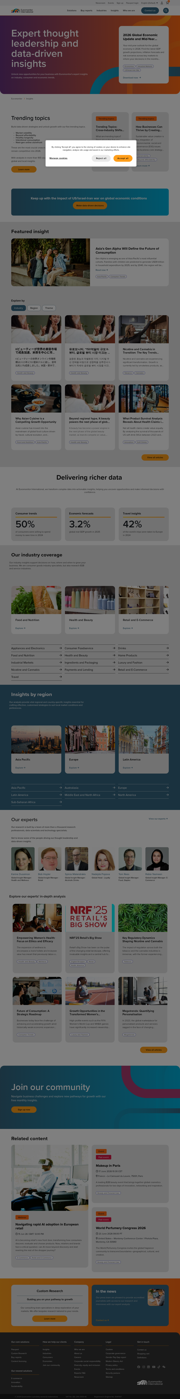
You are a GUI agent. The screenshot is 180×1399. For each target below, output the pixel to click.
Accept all (123, 158)
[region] (91, 153)
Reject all (101, 158)
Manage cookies (59, 158)
